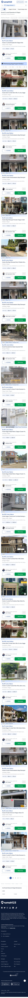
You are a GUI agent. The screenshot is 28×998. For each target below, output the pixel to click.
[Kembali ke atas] (25, 981)
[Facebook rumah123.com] (2, 908)
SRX (14, 966)
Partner (2, 948)
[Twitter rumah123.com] (4, 908)
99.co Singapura (17, 964)
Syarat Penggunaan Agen (6, 966)
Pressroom (3, 953)
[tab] (14, 891)
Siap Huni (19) (14, 17)
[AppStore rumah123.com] (5, 984)
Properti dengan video (22, 9)
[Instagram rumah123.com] (7, 908)
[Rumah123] (6, 2)
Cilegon (17, 883)
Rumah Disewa (7, 883)
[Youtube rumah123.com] (10, 908)
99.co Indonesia (17, 961)
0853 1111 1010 (12, 928)
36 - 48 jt (19, 67)
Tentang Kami (3, 944)
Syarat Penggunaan (5, 964)
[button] (13, 5)
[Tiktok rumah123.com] (16, 908)
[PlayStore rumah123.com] (15, 984)
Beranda (2, 883)
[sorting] (7, 9)
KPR (14, 946)
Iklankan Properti (17, 944)
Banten (13, 883)
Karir (2, 951)
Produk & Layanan (4, 946)
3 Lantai (15, 894)
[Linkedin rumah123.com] (13, 908)
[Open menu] (26, 2)
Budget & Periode (12, 9)
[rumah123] (14, 902)
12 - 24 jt (5, 67)
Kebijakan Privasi (4, 961)
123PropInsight (4, 955)
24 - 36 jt (12, 67)
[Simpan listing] (25, 21)
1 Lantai (3, 894)
